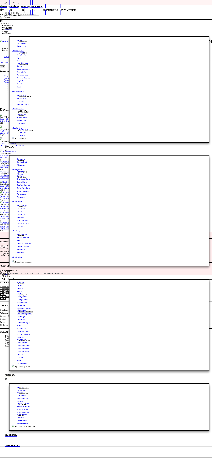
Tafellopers (20, 174)
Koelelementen (22, 420)
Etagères (20, 211)
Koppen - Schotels (23, 246)
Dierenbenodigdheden (24, 314)
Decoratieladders (23, 343)
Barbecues (21, 387)
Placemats (20, 171)
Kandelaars (21, 320)
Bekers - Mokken (23, 238)
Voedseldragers (22, 423)
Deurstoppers (21, 311)
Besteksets (21, 159)
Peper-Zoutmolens (23, 78)
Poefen (19, 291)
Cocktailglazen (22, 182)
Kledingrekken (22, 297)
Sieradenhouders (23, 303)
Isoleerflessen (22, 414)
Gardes (19, 66)
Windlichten (21, 337)
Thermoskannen (22, 223)
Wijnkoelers (21, 226)
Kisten (19, 294)
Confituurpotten (22, 129)
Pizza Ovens (21, 390)
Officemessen (22, 101)
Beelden (20, 392)
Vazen (19, 360)
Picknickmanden (23, 412)
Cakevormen (21, 43)
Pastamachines (22, 75)
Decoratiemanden (23, 346)
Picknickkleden (22, 409)
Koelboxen (20, 417)
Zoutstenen (21, 61)
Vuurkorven (21, 401)
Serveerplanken (22, 220)
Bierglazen (20, 176)
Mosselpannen (22, 117)
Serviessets (21, 249)
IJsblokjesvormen (23, 69)
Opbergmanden (22, 300)
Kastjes (19, 285)
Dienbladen (21, 208)
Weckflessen (21, 132)
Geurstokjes (21, 317)
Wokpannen (21, 123)
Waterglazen (21, 194)
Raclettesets (21, 55)
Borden (19, 241)
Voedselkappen (22, 398)
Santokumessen (22, 104)
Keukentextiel (21, 72)
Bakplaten (20, 40)
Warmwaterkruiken (23, 334)
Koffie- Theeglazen (23, 188)
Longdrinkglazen (22, 191)
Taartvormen (21, 46)
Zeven (19, 87)
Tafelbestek (21, 165)
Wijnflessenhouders (24, 308)
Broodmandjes (22, 205)
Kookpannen (21, 114)
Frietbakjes (21, 214)
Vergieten (20, 84)
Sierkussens (21, 328)
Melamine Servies (23, 406)
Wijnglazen (21, 197)
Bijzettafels (21, 283)
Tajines (19, 58)
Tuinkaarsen (21, 395)
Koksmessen (21, 98)
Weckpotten (21, 135)
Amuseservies (22, 235)
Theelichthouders (23, 331)
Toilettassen (21, 305)
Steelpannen (21, 120)
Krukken (20, 288)
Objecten (20, 357)
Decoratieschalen (23, 351)
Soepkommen (22, 252)
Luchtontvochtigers (23, 323)
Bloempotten (21, 340)
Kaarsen (20, 354)
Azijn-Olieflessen (23, 63)
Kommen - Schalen (24, 243)
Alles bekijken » (18, 91)
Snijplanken (21, 81)
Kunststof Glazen (23, 403)
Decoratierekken (23, 348)
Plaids (19, 326)
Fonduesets (21, 52)
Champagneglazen (23, 179)
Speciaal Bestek (22, 162)
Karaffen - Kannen (23, 185)
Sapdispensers (22, 217)
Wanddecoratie (22, 363)
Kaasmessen (21, 95)
